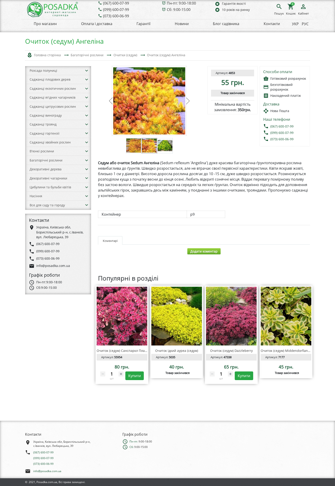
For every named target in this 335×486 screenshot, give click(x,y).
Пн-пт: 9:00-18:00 (181, 3)
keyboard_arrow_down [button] (86, 70)
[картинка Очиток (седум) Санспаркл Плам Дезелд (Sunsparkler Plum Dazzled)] (122, 316)
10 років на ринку (232, 9)
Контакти (272, 23)
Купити (134, 375)
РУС (305, 23)
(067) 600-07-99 (116, 3)
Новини (182, 23)
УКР (295, 23)
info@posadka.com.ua (47, 471)
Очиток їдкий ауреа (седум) (176, 350)
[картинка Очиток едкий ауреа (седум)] (176, 316)
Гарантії (143, 23)
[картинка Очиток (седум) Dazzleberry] (231, 316)
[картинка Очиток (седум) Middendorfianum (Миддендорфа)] (286, 316)
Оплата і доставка (96, 23)
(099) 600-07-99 (116, 9)
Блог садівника (226, 23)
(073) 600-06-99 (116, 15)
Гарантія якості (230, 3)
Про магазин (45, 23)
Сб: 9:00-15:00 (179, 9)
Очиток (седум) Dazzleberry (231, 350)
